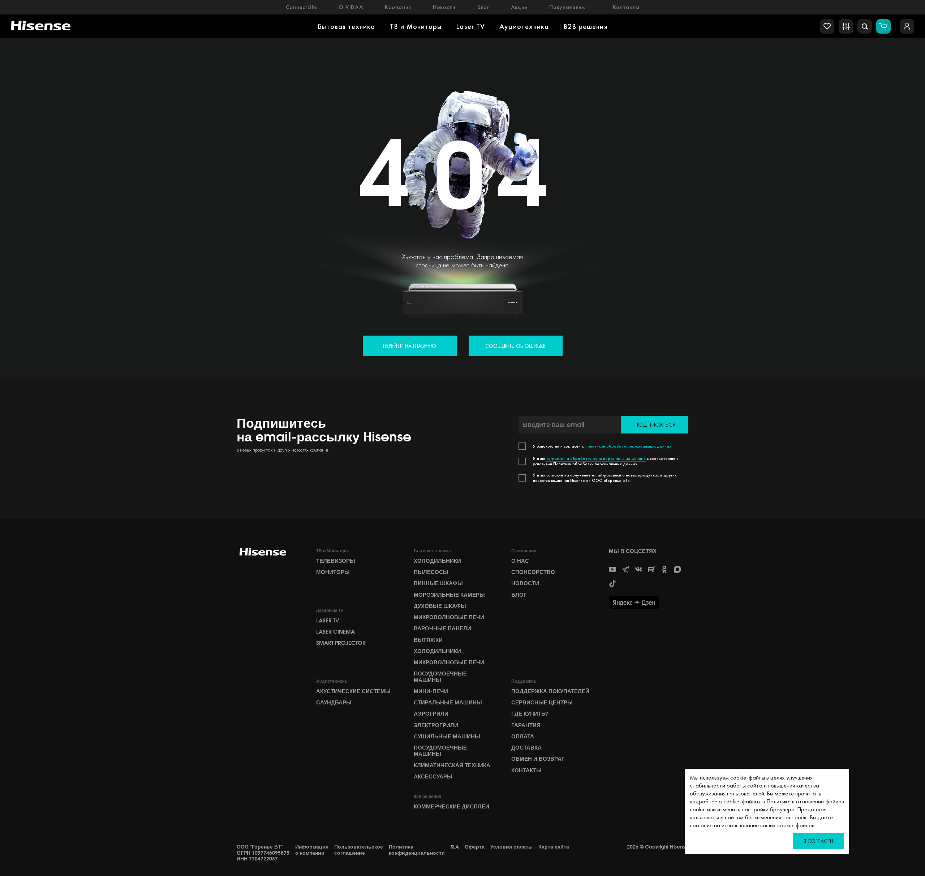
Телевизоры (335, 561)
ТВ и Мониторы (416, 26)
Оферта (475, 847)
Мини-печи (431, 691)
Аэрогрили (431, 714)
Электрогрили (436, 725)
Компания (398, 7)
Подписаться (654, 424)
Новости (444, 7)
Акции (519, 7)
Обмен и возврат (537, 759)
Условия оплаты (511, 847)
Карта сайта (553, 847)
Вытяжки (428, 640)
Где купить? (529, 714)
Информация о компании (311, 850)
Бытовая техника (346, 26)
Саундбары (334, 702)
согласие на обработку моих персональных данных (596, 458)
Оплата (522, 736)
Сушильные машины (447, 736)
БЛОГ (519, 595)
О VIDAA (351, 7)
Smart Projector (341, 643)
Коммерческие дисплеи (451, 806)
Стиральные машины (448, 702)
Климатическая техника (452, 765)
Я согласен (818, 841)
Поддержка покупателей (550, 691)
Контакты (626, 7)
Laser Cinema (335, 632)
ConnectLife (301, 7)
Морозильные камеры (449, 595)
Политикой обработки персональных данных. (628, 446)
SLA (455, 847)
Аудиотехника (524, 26)
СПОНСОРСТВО (533, 572)
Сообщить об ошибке (515, 345)
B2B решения (585, 26)
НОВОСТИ (525, 583)
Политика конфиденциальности (417, 850)
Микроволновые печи (449, 617)
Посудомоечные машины (440, 676)
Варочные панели (442, 628)
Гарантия (526, 725)
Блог (483, 7)
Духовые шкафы (440, 606)
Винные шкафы (438, 583)
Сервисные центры (542, 702)
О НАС (520, 561)
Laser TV (470, 26)
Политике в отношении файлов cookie (767, 805)
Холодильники (437, 561)
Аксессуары (433, 776)
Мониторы (333, 572)
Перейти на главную (409, 345)
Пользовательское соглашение (358, 850)
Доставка (526, 748)
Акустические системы (353, 691)
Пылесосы (431, 572)
